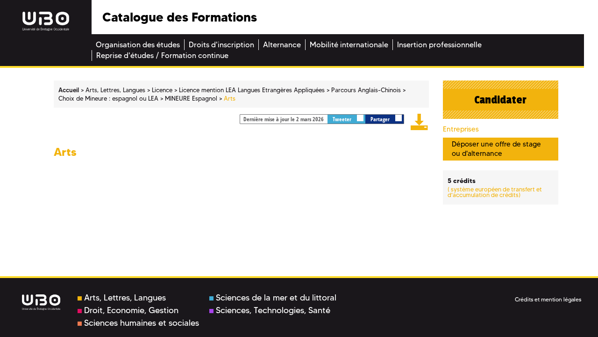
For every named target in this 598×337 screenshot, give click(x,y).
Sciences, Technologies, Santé (273, 310)
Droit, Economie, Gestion (131, 310)
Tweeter (343, 119)
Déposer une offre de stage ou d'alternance (496, 148)
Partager (380, 119)
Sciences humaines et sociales (141, 323)
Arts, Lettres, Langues (125, 298)
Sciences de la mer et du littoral (276, 298)
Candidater (500, 100)
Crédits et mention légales (548, 299)
